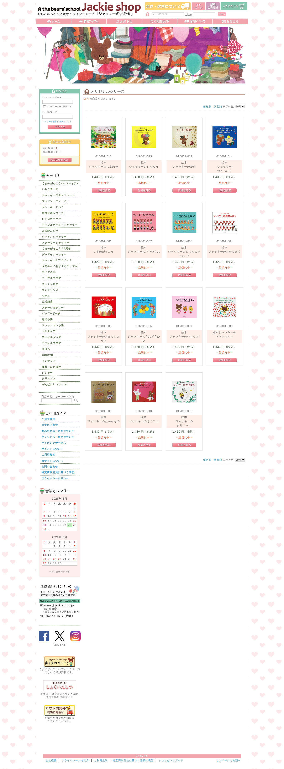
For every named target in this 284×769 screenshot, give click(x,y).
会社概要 (51, 760)
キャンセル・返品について (58, 437)
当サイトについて (52, 460)
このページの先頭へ (228, 760)
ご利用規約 (48, 454)
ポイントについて (52, 448)
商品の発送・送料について (58, 430)
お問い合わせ (50, 466)
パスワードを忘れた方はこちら (56, 121)
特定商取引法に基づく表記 (58, 472)
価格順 (207, 106)
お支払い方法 (50, 425)
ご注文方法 (48, 419)
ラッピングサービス (54, 442)
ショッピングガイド (171, 760)
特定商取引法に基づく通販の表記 (133, 760)
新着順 (218, 106)
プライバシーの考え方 (75, 760)
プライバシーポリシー (55, 478)
